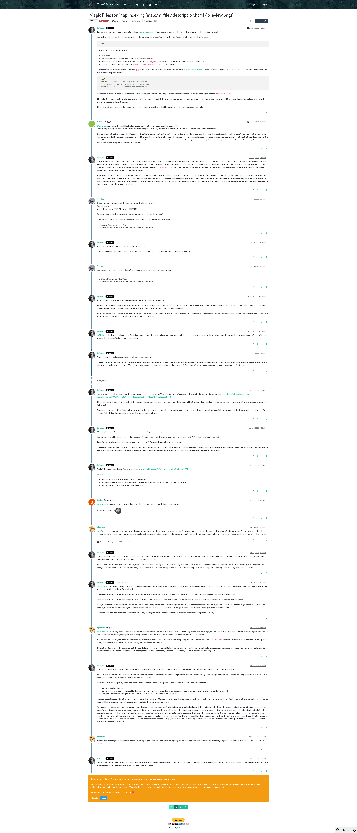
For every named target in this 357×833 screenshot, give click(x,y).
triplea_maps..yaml (146, 32)
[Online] (92, 201)
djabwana (101, 527)
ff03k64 (100, 122)
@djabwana (121, 582)
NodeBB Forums (182, 828)
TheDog (100, 199)
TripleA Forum (105, 4)
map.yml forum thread (193, 69)
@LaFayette (110, 122)
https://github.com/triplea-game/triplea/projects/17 (163, 469)
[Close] (265, 779)
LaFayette (101, 28)
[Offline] (92, 29)
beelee (100, 500)
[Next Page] (185, 807)
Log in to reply (261, 21)
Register (95, 798)
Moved (94, 21)
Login (103, 798)
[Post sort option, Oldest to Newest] (250, 21)
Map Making (104, 21)
